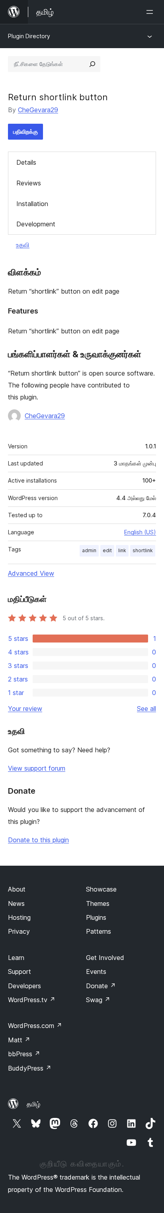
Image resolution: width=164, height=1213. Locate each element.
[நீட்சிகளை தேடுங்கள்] (92, 64)
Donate (101, 986)
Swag (98, 1000)
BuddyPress (29, 1068)
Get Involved (105, 958)
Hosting (19, 917)
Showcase (101, 889)
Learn (16, 958)
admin (89, 550)
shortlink (143, 550)
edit (107, 550)
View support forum (36, 768)
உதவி (22, 245)
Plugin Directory (29, 36)
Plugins (96, 917)
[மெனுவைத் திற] (151, 12)
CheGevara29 (38, 110)
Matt (19, 1040)
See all (146, 709)
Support (19, 971)
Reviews (28, 183)
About (16, 889)
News (16, 903)
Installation (32, 204)
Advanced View (31, 573)
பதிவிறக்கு (25, 131)
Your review (25, 709)
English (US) (140, 532)
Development (35, 224)
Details (26, 162)
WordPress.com (35, 1026)
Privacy (19, 931)
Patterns (98, 931)
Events (96, 971)
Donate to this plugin (38, 840)
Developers (24, 986)
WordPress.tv (31, 1000)
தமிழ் (33, 1104)
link (122, 550)
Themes (97, 903)
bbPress (24, 1054)
